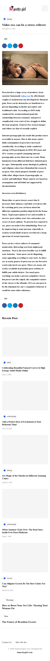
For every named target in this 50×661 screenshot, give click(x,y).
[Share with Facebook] (4, 45)
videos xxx (26, 96)
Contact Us (7, 642)
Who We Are (21, 642)
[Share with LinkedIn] (15, 45)
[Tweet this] (10, 45)
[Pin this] (20, 45)
